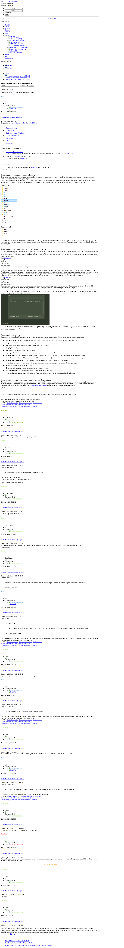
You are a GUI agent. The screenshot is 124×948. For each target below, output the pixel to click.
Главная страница (11, 128)
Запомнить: (8, 12)
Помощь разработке (9, 143)
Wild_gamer (5, 410)
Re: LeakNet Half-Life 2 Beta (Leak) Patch (12, 431)
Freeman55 (5, 649)
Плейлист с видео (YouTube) (15, 133)
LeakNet (24, 158)
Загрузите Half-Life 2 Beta (14, 152)
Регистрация (52, 18)
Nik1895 (4, 900)
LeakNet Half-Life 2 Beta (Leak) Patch (11, 117)
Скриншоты (10, 130)
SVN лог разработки (12, 135)
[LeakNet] (12, 108)
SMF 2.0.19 (9, 943)
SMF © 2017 (18, 943)
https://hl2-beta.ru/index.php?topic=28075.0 (24, 123)
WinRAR (70, 153)
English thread (37, 403)
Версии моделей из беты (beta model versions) (16, 404)
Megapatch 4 (18, 156)
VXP (2, 96)
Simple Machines (29, 943)
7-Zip (55, 153)
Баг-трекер (9, 138)
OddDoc (4, 834)
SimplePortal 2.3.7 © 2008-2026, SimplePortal (20, 945)
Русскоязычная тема (25, 403)
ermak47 (4, 486)
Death (3, 440)
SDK (7, 140)
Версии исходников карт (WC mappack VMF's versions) (19, 406)
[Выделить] (8, 258)
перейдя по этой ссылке (38, 385)
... (13, 89)
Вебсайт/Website (12, 403)
